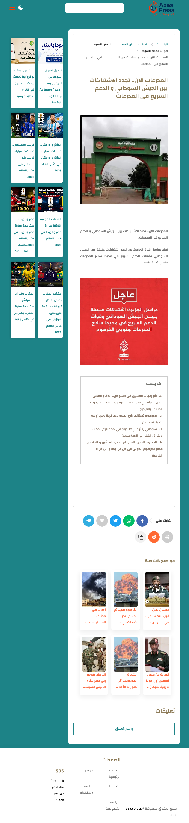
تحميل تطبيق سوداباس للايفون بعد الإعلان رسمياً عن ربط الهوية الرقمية (50, 86)
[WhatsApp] (129, 523)
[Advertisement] (151, 779)
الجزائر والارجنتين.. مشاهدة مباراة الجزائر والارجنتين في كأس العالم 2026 (51, 157)
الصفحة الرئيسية (115, 773)
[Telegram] (89, 523)
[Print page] (168, 539)
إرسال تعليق (124, 729)
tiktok (60, 800)
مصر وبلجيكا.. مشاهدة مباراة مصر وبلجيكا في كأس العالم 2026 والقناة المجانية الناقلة (23, 235)
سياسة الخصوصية (113, 805)
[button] (21, 8)
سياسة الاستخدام (87, 789)
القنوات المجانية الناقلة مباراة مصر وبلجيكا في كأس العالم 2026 (51, 232)
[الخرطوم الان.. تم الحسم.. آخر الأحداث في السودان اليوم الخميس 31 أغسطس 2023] (126, 589)
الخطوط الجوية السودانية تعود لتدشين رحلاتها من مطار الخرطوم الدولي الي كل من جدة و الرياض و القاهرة (124, 449)
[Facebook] (143, 523)
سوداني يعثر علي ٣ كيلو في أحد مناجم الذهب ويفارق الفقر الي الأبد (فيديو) (127, 432)
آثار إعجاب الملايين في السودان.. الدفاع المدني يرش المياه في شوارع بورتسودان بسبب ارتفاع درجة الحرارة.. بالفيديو (126, 402)
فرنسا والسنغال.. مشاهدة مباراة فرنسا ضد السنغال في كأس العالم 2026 (23, 161)
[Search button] (70, 8)
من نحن (88, 770)
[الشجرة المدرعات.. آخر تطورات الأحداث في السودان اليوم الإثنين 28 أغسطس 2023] (126, 654)
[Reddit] (155, 539)
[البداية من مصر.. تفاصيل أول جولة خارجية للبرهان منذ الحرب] (157, 654)
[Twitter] (116, 523)
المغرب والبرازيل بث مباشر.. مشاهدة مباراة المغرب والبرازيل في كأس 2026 (24, 306)
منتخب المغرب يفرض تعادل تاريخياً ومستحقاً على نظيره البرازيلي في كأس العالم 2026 (51, 313)
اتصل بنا (115, 786)
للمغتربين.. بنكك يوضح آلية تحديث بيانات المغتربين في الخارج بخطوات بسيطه (23, 83)
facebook (57, 781)
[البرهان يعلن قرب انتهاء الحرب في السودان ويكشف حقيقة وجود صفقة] (157, 589)
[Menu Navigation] (12, 8)
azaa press (134, 809)
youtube (58, 787)
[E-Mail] (103, 523)
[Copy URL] (141, 539)
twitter (59, 794)
